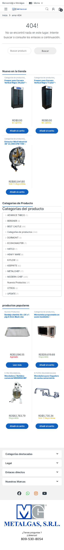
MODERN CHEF (15, 276)
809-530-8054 (32, 539)
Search (47, 9)
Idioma (36, 3)
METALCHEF (13, 271)
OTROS (11, 288)
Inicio (4, 15)
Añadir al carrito (17, 130)
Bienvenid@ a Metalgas (13, 3)
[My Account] (53, 9)
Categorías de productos (15, 78)
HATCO (11, 249)
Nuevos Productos (16, 282)
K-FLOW (11, 260)
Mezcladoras (15, 373)
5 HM (7, 373)
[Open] (5, 9)
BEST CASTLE (14, 226)
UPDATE (11, 293)
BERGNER (12, 220)
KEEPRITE (12, 265)
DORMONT (12, 237)
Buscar (45, 51)
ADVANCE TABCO (16, 215)
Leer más (17, 365)
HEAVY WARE (13, 254)
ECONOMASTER (15, 243)
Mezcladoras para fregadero (45, 374)
